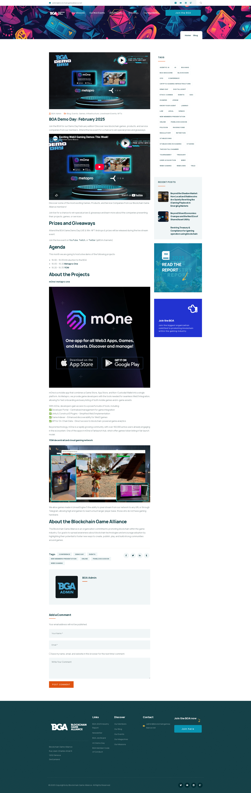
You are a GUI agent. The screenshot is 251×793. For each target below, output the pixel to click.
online (85, 559)
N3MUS (182, 111)
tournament (166, 155)
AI (175, 67)
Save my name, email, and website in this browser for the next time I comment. (88, 653)
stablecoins (166, 138)
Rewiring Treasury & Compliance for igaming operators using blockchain (183, 230)
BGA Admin (56, 113)
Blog (195, 35)
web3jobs (181, 166)
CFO (161, 78)
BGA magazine (166, 73)
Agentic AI (164, 67)
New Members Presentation (63, 559)
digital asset (179, 89)
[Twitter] (180, 785)
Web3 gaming (57, 563)
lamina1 (184, 106)
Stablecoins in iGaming (171, 144)
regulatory (165, 133)
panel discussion (101, 559)
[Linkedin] (186, 3)
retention (181, 133)
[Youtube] (181, 3)
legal (171, 111)
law (161, 111)
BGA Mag (185, 67)
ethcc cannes (166, 95)
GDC (191, 95)
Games (82, 113)
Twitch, (82, 240)
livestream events (108, 113)
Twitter (92, 240)
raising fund (179, 127)
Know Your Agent (168, 106)
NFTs (120, 113)
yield (193, 166)
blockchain (183, 73)
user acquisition (168, 160)
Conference (64, 554)
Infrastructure (92, 113)
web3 (183, 160)
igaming (163, 100)
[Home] (57, 13)
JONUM (175, 100)
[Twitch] (191, 3)
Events (75, 113)
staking (190, 144)
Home (188, 35)
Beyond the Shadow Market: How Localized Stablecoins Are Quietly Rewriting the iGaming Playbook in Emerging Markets (184, 199)
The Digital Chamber (169, 149)
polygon (164, 127)
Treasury (181, 155)
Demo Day (79, 554)
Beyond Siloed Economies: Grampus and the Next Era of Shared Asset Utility (184, 216)
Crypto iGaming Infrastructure (175, 84)
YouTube (73, 240)
